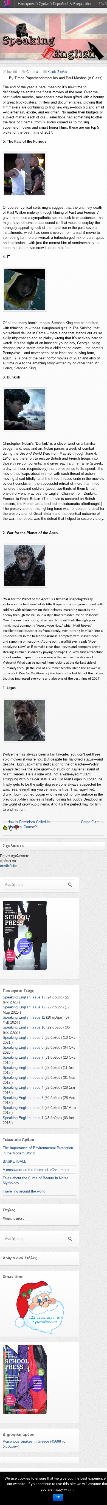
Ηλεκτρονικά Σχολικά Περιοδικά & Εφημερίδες (54, 4)
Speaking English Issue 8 (23, 1047)
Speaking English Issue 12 (24, 1007)
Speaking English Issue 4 (23, 1087)
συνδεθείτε (8, 866)
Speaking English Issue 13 (24, 997)
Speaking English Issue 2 (23, 1108)
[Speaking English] (53, 36)
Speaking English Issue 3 (23, 1098)
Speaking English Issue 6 (23, 1068)
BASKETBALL (14, 1161)
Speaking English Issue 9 (23, 1037)
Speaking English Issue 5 (23, 1077)
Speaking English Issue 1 (23, 1118)
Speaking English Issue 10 (24, 1027)
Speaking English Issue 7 (23, 1057)
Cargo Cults (92, 822)
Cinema (32, 72)
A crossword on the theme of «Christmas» (36, 1170)
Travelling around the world (24, 1191)
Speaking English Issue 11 (24, 1017)
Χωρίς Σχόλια (57, 72)
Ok (58, 1497)
